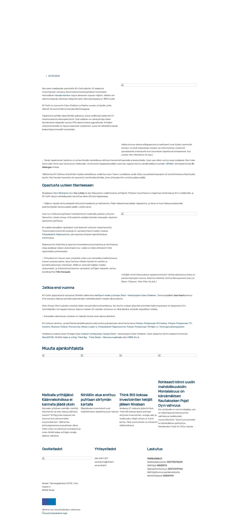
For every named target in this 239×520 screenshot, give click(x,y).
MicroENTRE (48, 337)
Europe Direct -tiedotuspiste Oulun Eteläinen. (134, 295)
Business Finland (59, 327)
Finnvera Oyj (74, 327)
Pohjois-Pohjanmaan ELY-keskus (151, 323)
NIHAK (169, 163)
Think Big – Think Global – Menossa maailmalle (100, 337)
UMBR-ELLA (133, 337)
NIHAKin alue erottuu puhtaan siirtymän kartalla (98, 399)
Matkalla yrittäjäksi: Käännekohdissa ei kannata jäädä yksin (58, 399)
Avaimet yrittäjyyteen (91, 334)
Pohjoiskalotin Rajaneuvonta (55, 234)
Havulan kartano (62, 95)
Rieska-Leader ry (89, 327)
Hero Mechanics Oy (63, 193)
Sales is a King (70, 337)
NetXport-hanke (103, 295)
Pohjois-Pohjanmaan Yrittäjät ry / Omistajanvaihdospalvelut (155, 327)
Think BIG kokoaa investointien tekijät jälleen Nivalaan (135, 399)
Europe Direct (109, 334)
